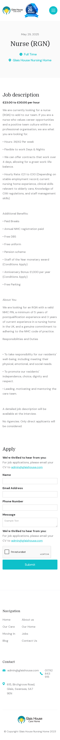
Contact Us (29, 640)
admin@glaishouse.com (27, 467)
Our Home (28, 626)
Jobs (25, 633)
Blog (5, 640)
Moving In (9, 633)
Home (6, 619)
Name (7, 475)
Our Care (9, 626)
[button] (53, 10)
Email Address (13, 488)
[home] (26, 10)
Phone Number (13, 501)
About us (28, 619)
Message (9, 515)
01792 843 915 (49, 673)
